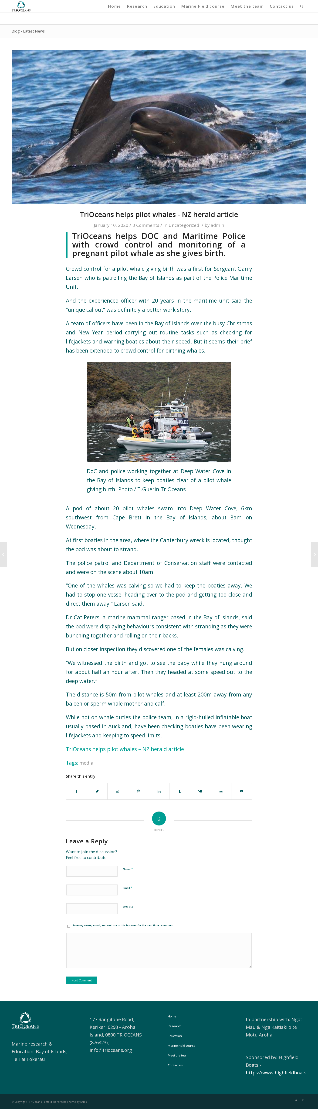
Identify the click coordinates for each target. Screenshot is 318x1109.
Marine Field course (182, 1045)
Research (174, 1026)
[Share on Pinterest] (138, 791)
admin (217, 225)
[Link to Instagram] (295, 1100)
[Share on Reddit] (221, 791)
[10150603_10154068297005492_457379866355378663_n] (159, 127)
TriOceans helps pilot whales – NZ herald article (125, 749)
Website (128, 906)
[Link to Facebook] (302, 1100)
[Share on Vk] (200, 791)
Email (127, 888)
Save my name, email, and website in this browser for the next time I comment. (123, 925)
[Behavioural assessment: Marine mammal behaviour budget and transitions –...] (314, 554)
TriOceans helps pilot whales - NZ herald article (159, 214)
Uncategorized (184, 225)
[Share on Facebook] (76, 791)
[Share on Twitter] (97, 791)
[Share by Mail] (241, 791)
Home (172, 1016)
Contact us (175, 1065)
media (86, 762)
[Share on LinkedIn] (159, 791)
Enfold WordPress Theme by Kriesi (65, 1101)
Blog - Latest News (28, 31)
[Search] (301, 6)
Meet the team (178, 1055)
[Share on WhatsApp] (118, 791)
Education (175, 1036)
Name (128, 869)
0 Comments (145, 225)
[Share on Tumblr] (179, 791)
